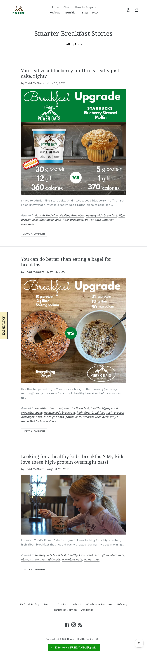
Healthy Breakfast (71, 215)
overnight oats (53, 417)
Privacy (122, 604)
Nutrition (71, 12)
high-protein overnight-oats (40, 559)
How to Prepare (85, 7)
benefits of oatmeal (48, 408)
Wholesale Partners (99, 604)
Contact (63, 604)
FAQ (95, 12)
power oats (93, 219)
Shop (66, 7)
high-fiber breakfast (69, 219)
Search (48, 604)
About (77, 604)
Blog (85, 12)
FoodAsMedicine (46, 215)
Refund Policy (29, 604)
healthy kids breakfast (101, 215)
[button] (4, 325)
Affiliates (87, 609)
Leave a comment (34, 234)
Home (55, 7)
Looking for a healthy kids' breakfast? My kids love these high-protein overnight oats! (72, 459)
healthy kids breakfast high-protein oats (96, 555)
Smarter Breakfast (95, 417)
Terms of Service (65, 609)
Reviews (54, 12)
